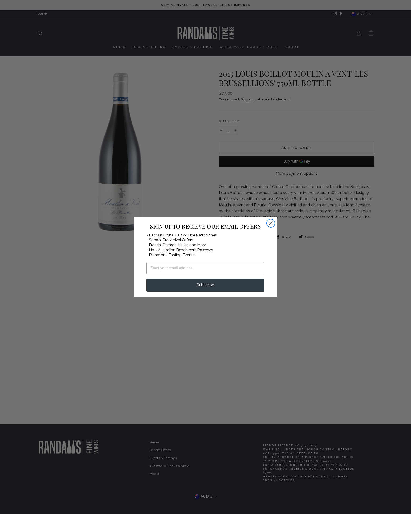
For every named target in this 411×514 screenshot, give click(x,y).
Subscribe (205, 285)
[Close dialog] (271, 223)
